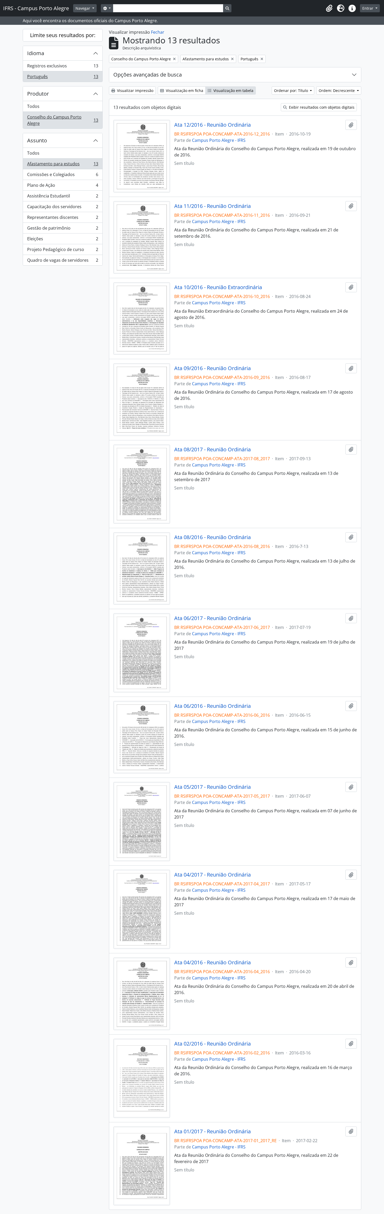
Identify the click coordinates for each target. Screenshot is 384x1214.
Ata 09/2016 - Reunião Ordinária (212, 368)
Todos (33, 106)
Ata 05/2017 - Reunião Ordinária (212, 787)
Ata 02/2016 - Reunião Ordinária (212, 1044)
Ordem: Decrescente (337, 90)
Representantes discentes (62, 218)
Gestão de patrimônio (62, 229)
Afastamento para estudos (62, 165)
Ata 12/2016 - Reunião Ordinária (212, 125)
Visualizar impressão (134, 90)
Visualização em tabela (232, 90)
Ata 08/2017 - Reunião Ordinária (212, 449)
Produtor (38, 93)
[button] (329, 8)
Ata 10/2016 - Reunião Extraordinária (218, 287)
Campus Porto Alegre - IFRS (219, 140)
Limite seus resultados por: (62, 35)
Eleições (62, 240)
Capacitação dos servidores (62, 208)
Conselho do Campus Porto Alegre (62, 120)
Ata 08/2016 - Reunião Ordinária (212, 537)
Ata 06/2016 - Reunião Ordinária (212, 706)
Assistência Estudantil (62, 197)
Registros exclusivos (62, 67)
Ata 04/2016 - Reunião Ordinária (212, 962)
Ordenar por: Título (291, 90)
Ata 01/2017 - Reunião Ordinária (212, 1131)
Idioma (35, 53)
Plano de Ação (62, 186)
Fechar (157, 32)
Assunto (37, 140)
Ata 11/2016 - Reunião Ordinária (212, 206)
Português (62, 78)
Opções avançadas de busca (147, 74)
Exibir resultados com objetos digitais (321, 107)
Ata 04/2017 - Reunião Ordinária (212, 875)
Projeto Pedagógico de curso (62, 251)
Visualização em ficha (184, 90)
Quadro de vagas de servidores (62, 261)
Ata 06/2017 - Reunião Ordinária (212, 618)
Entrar (368, 8)
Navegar (83, 8)
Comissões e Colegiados (62, 176)
